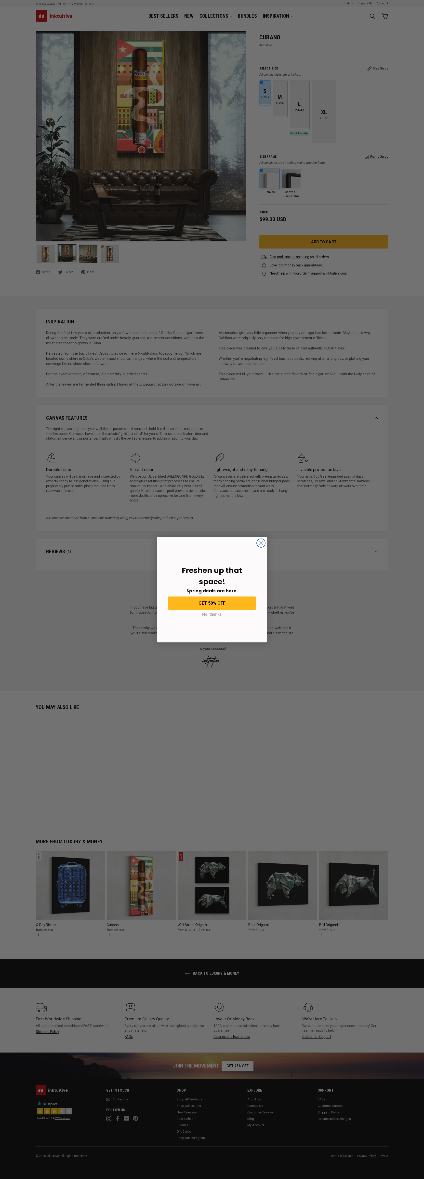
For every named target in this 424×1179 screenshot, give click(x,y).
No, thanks (212, 614)
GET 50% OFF (212, 603)
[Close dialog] (261, 543)
